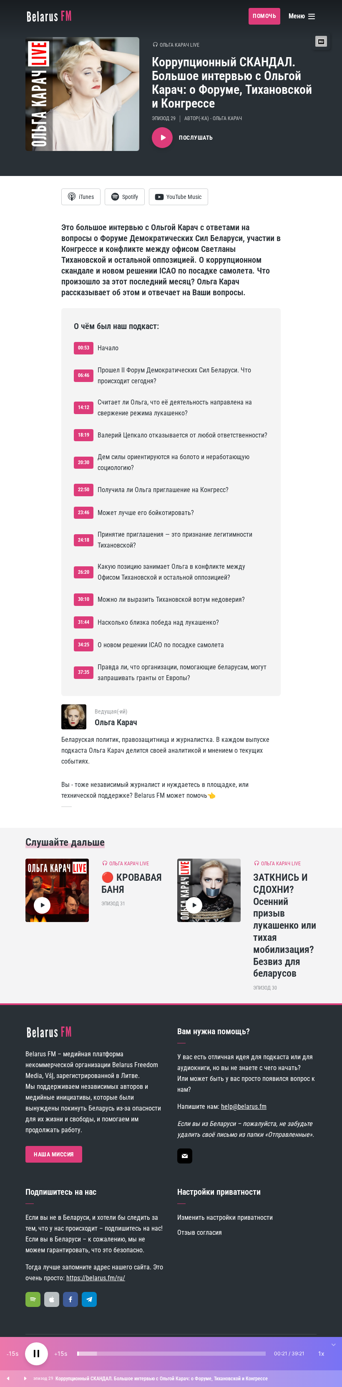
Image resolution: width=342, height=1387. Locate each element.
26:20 (83, 572)
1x (321, 1353)
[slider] (171, 1354)
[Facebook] (70, 1299)
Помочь (264, 16)
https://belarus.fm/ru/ (95, 1278)
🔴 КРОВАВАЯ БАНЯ (131, 883)
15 (12, 1353)
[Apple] (51, 1299)
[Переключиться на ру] (321, 41)
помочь (196, 795)
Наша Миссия (54, 1154)
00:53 (83, 348)
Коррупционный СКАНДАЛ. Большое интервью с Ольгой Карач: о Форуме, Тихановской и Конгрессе (161, 1379)
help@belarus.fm (244, 1107)
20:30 (83, 462)
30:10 (83, 599)
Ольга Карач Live (179, 45)
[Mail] (184, 1155)
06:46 (83, 375)
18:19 (83, 435)
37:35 (83, 672)
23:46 (83, 512)
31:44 (83, 622)
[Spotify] (32, 1299)
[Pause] (36, 1353)
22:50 (83, 489)
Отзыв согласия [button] (199, 1232)
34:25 (83, 645)
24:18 (83, 540)
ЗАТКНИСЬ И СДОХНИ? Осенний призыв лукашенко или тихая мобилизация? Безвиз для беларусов (284, 925)
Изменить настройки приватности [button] (225, 1217)
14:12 (83, 407)
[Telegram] (89, 1299)
